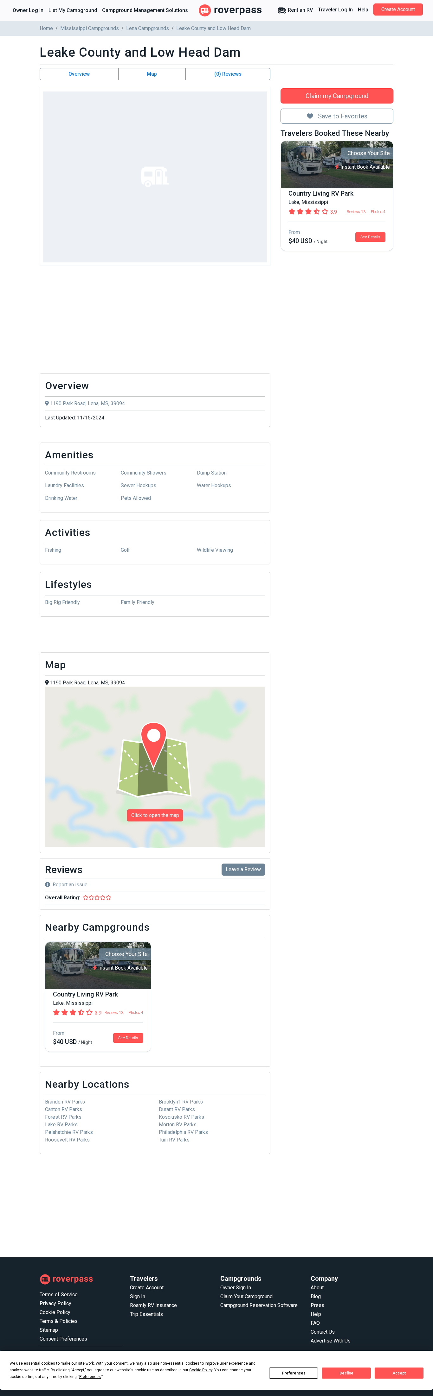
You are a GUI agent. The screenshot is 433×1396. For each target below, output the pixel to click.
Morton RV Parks (178, 1125)
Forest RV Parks (63, 1117)
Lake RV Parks (61, 1125)
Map (152, 74)
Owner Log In (28, 10)
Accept (399, 1373)
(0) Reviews (228, 74)
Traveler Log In (335, 10)
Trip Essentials (146, 1314)
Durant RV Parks (177, 1109)
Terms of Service (59, 1295)
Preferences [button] (90, 1376)
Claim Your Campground (246, 1296)
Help (363, 10)
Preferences (294, 1373)
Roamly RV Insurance (153, 1305)
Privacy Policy (55, 1303)
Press (317, 1305)
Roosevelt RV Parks (67, 1140)
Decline (346, 1373)
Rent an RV (300, 10)
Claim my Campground (337, 96)
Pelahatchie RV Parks (69, 1132)
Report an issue (70, 885)
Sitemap (49, 1330)
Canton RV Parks (63, 1109)
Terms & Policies (59, 1321)
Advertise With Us (331, 1341)
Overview (79, 74)
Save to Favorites (341, 116)
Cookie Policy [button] (200, 1370)
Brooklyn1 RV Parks (181, 1102)
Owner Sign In (235, 1288)
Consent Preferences (63, 1339)
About (317, 1288)
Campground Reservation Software (259, 1305)
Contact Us (323, 1332)
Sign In (137, 1296)
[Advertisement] (155, 321)
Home (46, 28)
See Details (370, 237)
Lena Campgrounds (147, 28)
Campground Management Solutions (145, 10)
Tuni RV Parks (174, 1140)
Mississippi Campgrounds (89, 28)
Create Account (398, 9)
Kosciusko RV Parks (181, 1117)
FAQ (315, 1323)
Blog (316, 1296)
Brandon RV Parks (65, 1102)
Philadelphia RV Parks (183, 1132)
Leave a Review (243, 869)
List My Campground (72, 10)
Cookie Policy (55, 1312)
